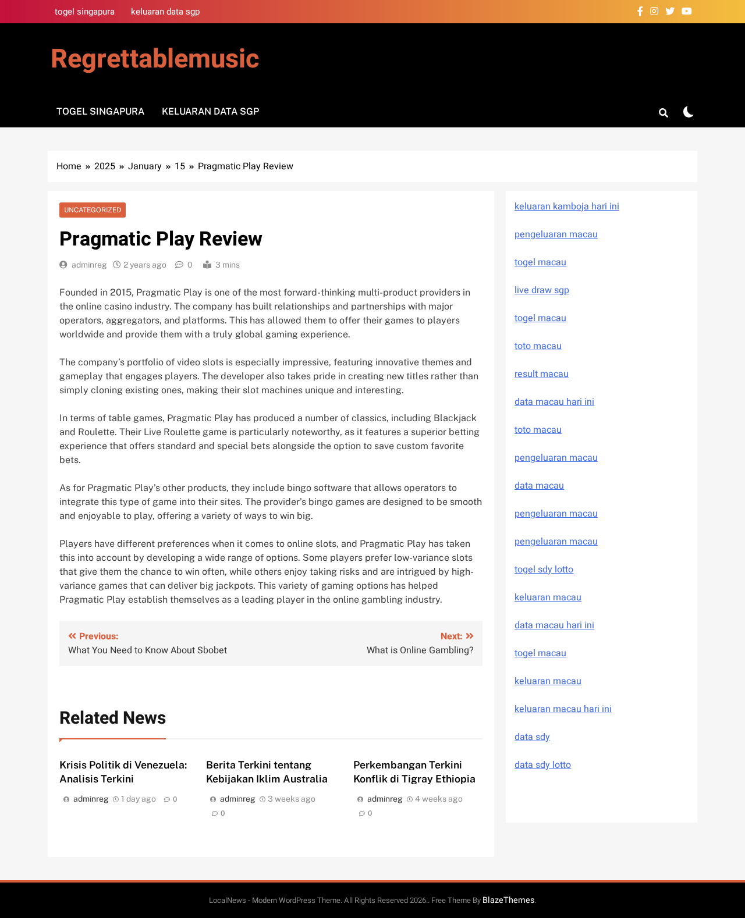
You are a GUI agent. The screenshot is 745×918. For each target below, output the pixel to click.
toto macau (538, 346)
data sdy (532, 737)
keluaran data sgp (165, 11)
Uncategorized (92, 210)
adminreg (89, 264)
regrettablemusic (155, 59)
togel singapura (85, 11)
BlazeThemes (508, 900)
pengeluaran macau (556, 514)
